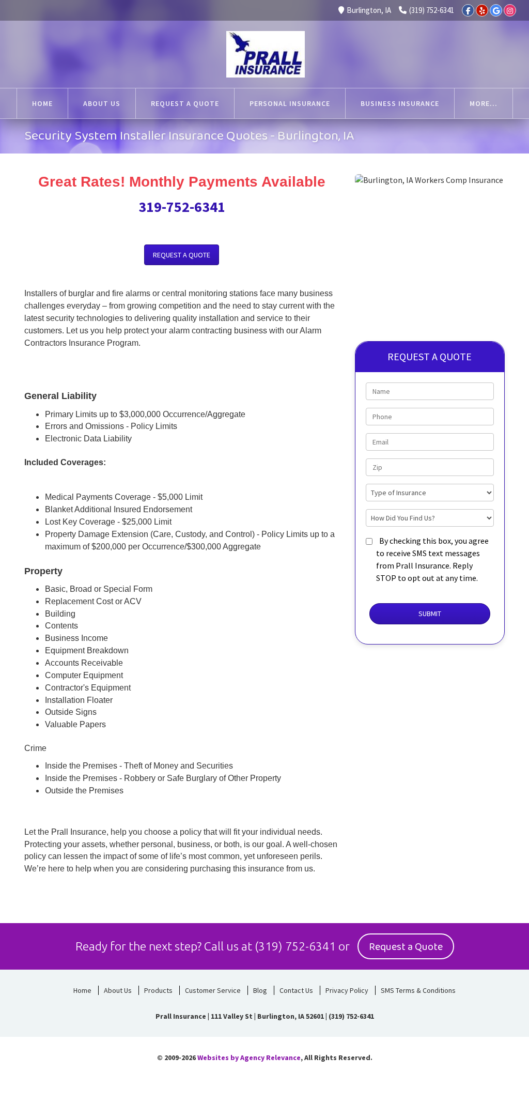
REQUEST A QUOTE (181, 254)
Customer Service (213, 990)
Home (82, 990)
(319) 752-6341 (431, 10)
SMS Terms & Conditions (418, 990)
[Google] (496, 10)
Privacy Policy (346, 990)
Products (158, 990)
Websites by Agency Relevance (249, 1057)
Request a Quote (406, 947)
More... (483, 103)
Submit (429, 613)
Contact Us (296, 990)
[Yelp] (482, 10)
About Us (118, 990)
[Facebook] (468, 10)
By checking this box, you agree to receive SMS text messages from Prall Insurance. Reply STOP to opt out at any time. (432, 559)
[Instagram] (510, 10)
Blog (260, 990)
